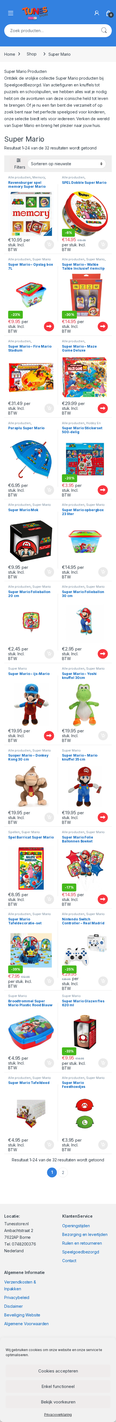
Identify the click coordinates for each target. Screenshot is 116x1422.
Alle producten (19, 177)
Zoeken (104, 30)
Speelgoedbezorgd (80, 1251)
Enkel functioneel (58, 1386)
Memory (38, 177)
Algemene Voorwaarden (26, 1323)
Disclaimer (13, 1306)
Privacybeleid (16, 1297)
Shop (31, 54)
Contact (69, 1260)
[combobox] (50, 30)
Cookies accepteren (58, 1371)
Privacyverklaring (58, 1414)
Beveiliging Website (22, 1315)
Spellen (14, 832)
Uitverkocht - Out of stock (43, 326)
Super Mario (41, 259)
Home (9, 54)
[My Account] (97, 13)
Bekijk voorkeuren (58, 1402)
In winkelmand (43, 244)
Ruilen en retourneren (82, 1243)
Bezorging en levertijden (85, 1234)
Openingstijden (76, 1225)
